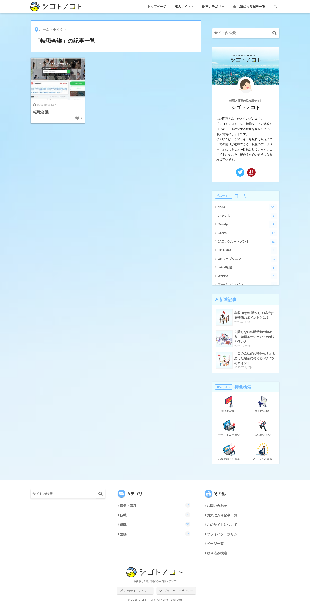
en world (246, 216)
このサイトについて (222, 524)
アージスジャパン (246, 285)
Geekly (246, 224)
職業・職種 (154, 505)
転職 (154, 515)
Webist (246, 276)
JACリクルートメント (246, 242)
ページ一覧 (215, 543)
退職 (154, 524)
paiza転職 (246, 268)
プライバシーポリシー (224, 534)
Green (246, 233)
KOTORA (246, 250)
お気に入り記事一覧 (251, 6)
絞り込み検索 (217, 553)
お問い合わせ (217, 505)
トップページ (156, 6)
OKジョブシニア (246, 259)
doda (246, 207)
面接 (154, 534)
